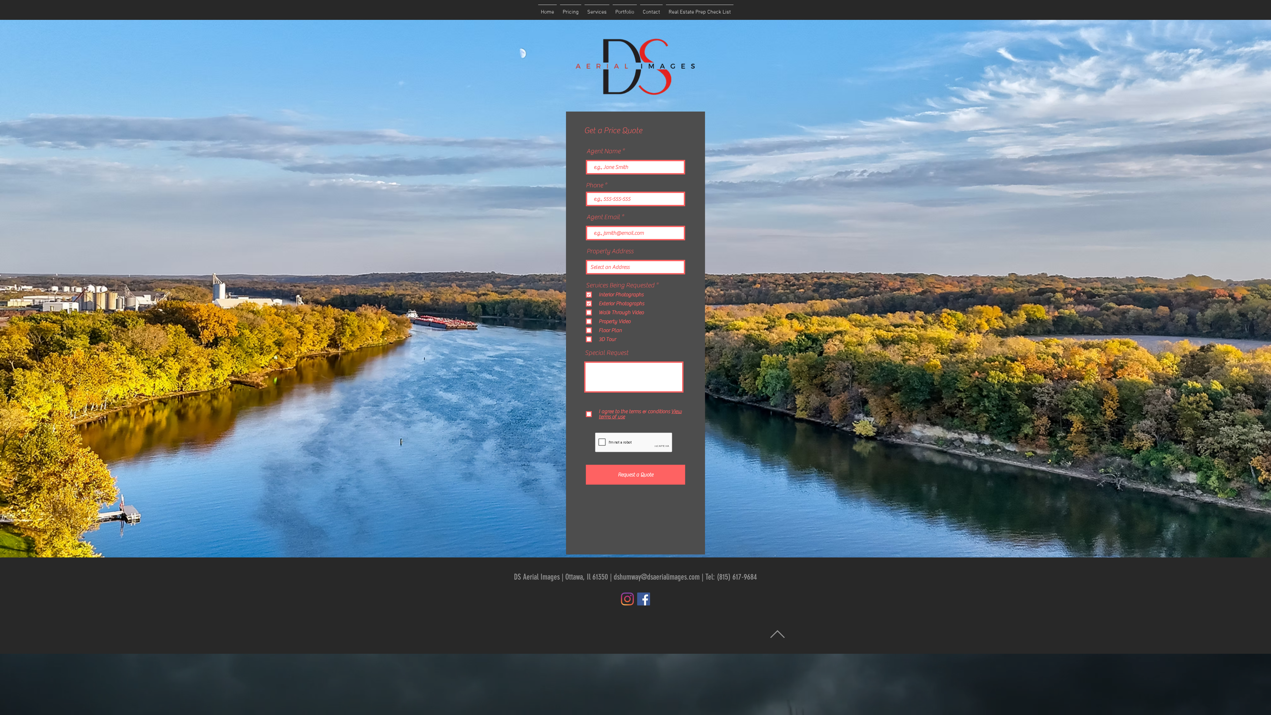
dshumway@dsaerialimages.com (657, 577)
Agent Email (603, 217)
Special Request (606, 353)
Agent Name (604, 151)
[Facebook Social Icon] (643, 599)
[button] (597, 9)
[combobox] (635, 267)
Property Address (610, 251)
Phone (594, 185)
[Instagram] (627, 599)
